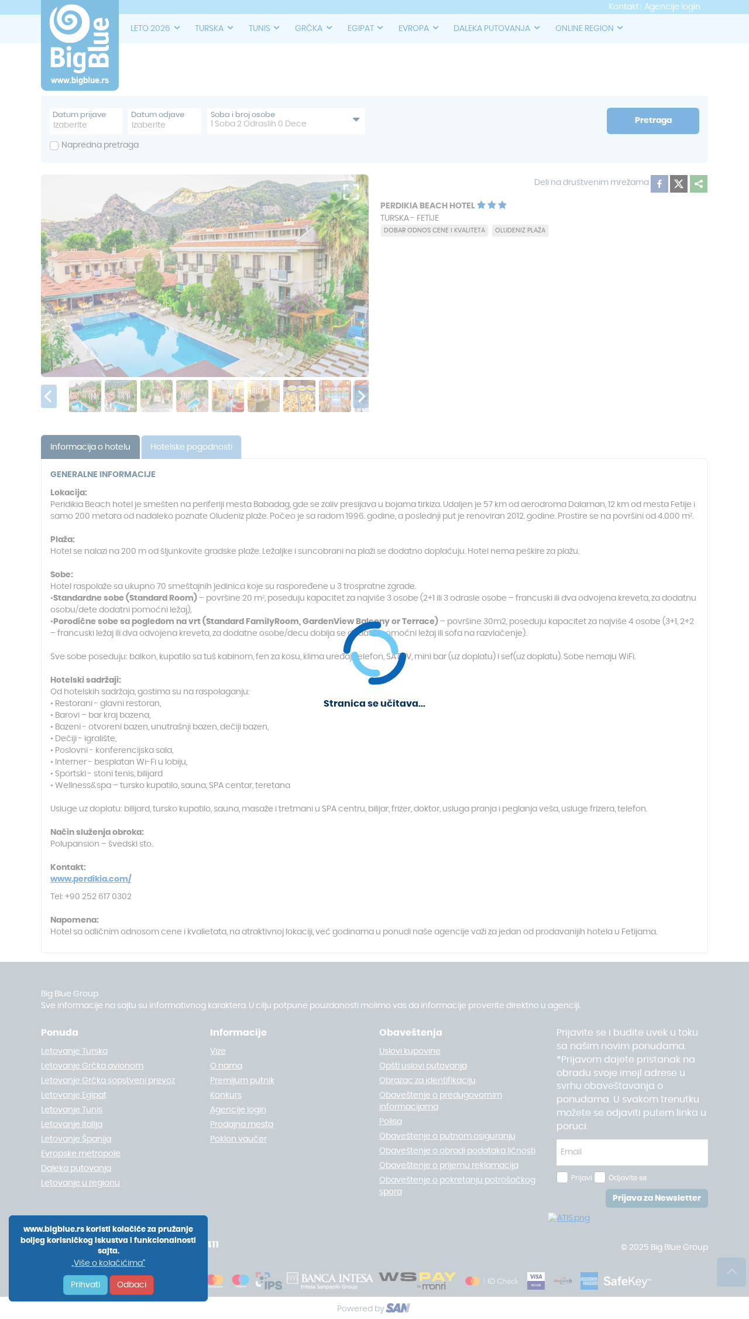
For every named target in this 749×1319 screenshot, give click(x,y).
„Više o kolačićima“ (108, 1263)
